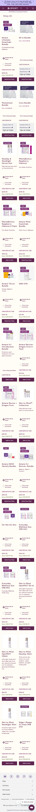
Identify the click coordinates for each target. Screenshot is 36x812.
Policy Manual (30, 799)
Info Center (6, 790)
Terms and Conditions (18, 799)
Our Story (5, 785)
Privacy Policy (5, 799)
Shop (4, 781)
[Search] (21, 8)
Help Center (6, 794)
